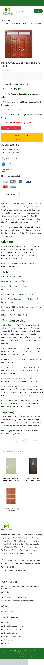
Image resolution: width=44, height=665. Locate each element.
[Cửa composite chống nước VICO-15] (11, 496)
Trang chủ (5, 20)
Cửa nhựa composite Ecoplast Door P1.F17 (11, 480)
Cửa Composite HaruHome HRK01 (33, 480)
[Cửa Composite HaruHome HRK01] (33, 465)
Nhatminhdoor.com (26, 651)
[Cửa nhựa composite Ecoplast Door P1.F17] (11, 465)
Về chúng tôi (8, 622)
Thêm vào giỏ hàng (11, 128)
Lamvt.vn (28, 656)
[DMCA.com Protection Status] (14, 662)
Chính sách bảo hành (11, 633)
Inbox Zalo (9, 170)
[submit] (38, 11)
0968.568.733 (6, 589)
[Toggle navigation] (41, 3)
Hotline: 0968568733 (13, 158)
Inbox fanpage (11, 164)
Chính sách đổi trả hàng (12, 629)
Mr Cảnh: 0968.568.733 (9, 612)
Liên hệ (6, 643)
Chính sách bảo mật (11, 640)
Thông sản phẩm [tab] (10, 194)
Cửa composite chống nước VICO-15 (11, 510)
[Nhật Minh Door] (7, 11)
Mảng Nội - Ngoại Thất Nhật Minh (16, 597)
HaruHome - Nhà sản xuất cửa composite (19, 601)
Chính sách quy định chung (13, 626)
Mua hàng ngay (22, 135)
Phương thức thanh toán (12, 636)
